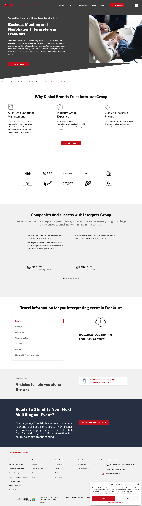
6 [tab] (76, 278)
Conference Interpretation (16, 464)
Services (62, 5)
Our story (34, 473)
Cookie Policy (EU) (77, 497)
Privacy (89, 497)
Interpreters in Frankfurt (27, 82)
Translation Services (14, 489)
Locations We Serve (37, 468)
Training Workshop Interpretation (18, 477)
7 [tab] (78, 278)
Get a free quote (18, 64)
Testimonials (58, 468)
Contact (104, 5)
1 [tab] (64, 278)
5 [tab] (73, 278)
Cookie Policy (110, 502)
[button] (138, 484)
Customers (58, 473)
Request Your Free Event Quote (94, 422)
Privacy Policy (119, 502)
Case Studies (58, 464)
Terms (67, 497)
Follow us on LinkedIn (84, 464)
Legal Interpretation (14, 481)
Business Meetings (14, 473)
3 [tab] (68, 278)
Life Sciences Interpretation (16, 468)
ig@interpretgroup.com (113, 473)
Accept (103, 498)
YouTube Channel (82, 468)
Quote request (117, 5)
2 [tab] (66, 278)
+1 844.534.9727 (120, 469)
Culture (34, 477)
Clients (72, 5)
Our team (34, 464)
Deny (127, 498)
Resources (83, 5)
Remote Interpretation (15, 485)
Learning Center (59, 477)
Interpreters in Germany (9, 82)
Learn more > (43, 502)
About (94, 5)
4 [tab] (71, 278)
